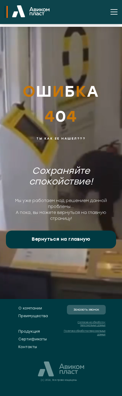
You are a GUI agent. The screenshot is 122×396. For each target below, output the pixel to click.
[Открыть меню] (114, 12)
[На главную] (30, 11)
